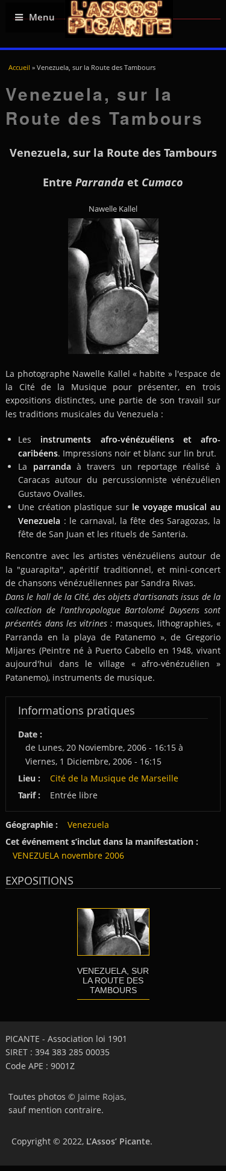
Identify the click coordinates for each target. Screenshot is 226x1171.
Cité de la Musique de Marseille (114, 778)
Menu (42, 17)
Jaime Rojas (101, 1096)
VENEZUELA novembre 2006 (68, 855)
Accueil (19, 67)
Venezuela (88, 824)
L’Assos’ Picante (118, 1141)
